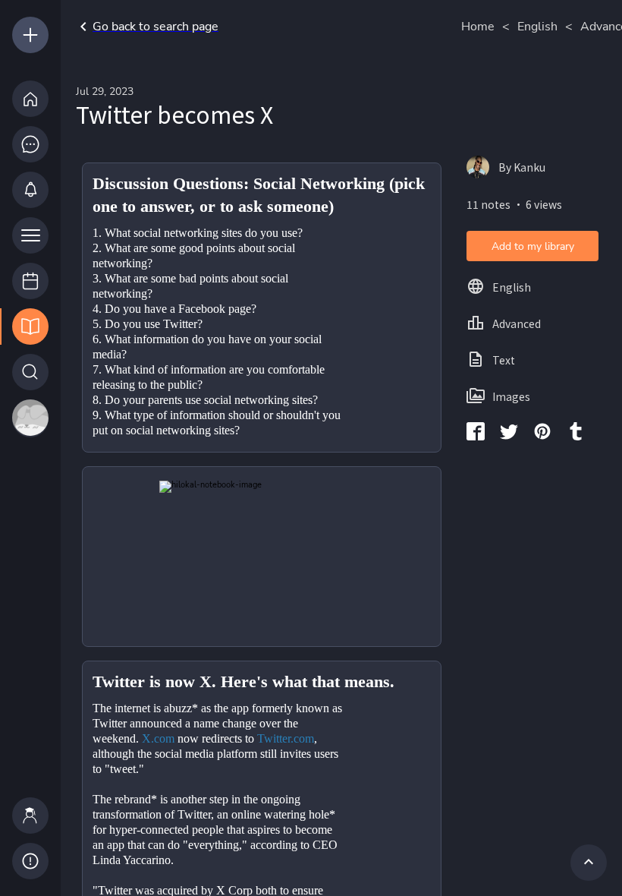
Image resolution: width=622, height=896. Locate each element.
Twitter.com (285, 738)
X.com (158, 738)
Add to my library (533, 246)
